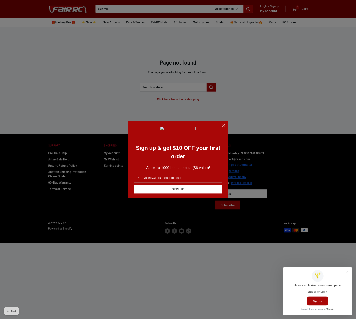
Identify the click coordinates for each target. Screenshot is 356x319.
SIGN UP (178, 189)
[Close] (223, 125)
